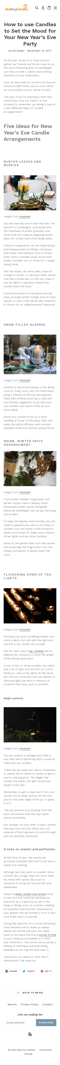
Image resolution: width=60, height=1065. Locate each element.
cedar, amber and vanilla (30, 894)
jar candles (36, 651)
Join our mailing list (30, 1014)
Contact (47, 1004)
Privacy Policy (29, 1004)
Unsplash (24, 216)
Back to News (32, 992)
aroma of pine (47, 934)
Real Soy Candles (26, 1050)
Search (12, 1004)
